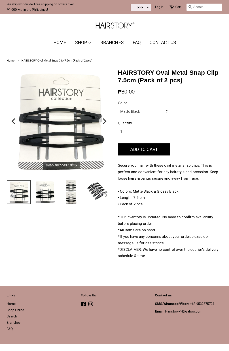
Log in (159, 7)
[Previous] (14, 121)
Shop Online (15, 310)
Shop (81, 42)
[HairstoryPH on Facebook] (83, 305)
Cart (178, 7)
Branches (112, 42)
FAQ (137, 42)
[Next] (104, 121)
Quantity (125, 123)
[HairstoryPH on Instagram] (90, 305)
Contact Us (163, 42)
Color (122, 103)
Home (59, 42)
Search (12, 316)
